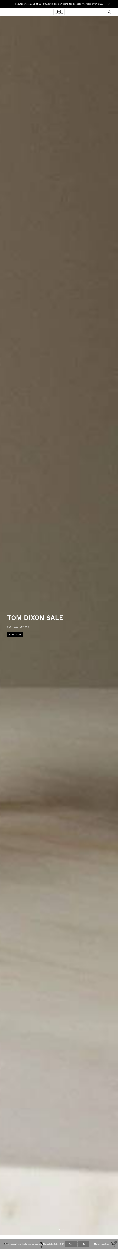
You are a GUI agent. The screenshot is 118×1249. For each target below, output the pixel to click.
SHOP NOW (103, 634)
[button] (9, 12)
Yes (70, 1244)
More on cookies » (102, 1244)
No (83, 1244)
